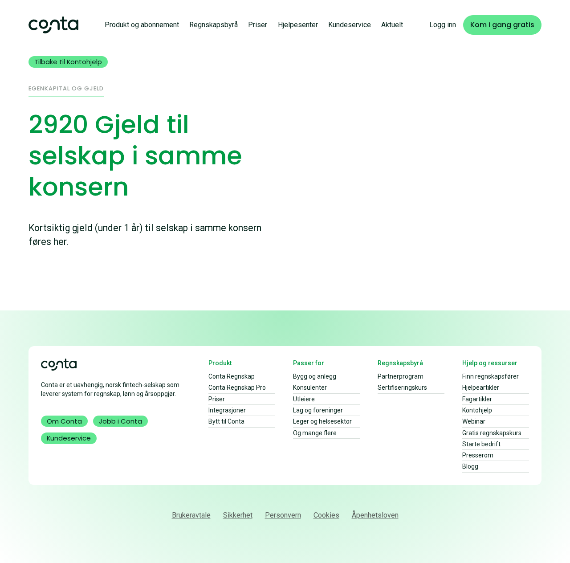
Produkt (220, 363)
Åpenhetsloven (375, 515)
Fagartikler (477, 399)
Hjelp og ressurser (489, 363)
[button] (142, 25)
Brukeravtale (191, 515)
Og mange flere (315, 433)
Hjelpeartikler (480, 387)
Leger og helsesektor (322, 421)
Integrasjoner (227, 410)
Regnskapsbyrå (213, 24)
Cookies (326, 515)
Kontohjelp (477, 410)
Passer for (308, 363)
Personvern (283, 515)
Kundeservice (349, 24)
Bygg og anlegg (314, 376)
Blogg (470, 466)
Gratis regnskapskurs (491, 433)
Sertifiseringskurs (402, 387)
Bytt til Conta (226, 421)
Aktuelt (392, 24)
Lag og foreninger (318, 410)
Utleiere (304, 399)
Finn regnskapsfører (490, 376)
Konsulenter (310, 387)
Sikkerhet (237, 515)
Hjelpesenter (298, 24)
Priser (257, 24)
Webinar (473, 421)
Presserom (477, 455)
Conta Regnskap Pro (237, 387)
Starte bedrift (481, 444)
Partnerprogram (400, 376)
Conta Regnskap (231, 376)
